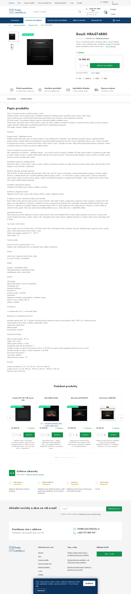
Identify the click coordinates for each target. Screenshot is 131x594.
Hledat (79, 11)
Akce (19, 3)
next (121, 418)
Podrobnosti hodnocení (102, 38)
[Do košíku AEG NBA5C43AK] (57, 434)
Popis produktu (11, 99)
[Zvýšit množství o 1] (87, 65)
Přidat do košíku (105, 66)
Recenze (11, 3)
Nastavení (41, 590)
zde (37, 586)
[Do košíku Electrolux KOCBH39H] (85, 434)
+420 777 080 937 (94, 10)
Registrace (115, 4)
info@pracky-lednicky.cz (88, 528)
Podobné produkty (26, 99)
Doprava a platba (29, 3)
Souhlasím (89, 583)
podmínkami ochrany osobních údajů (90, 514)
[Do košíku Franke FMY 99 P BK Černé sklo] (29, 434)
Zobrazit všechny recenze (35, 474)
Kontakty (79, 3)
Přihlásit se (114, 509)
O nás (72, 3)
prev (10, 418)
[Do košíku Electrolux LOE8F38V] (113, 434)
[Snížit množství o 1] (81, 65)
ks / (109, 554)
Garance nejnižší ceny (44, 3)
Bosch (98, 73)
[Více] (116, 20)
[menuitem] (16, 20)
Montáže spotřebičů (60, 3)
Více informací (111, 46)
